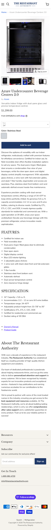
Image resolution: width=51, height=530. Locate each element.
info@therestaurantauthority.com (14, 481)
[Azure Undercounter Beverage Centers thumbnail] (4, 81)
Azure (6, 99)
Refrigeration (30, 520)
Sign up (40, 461)
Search (19, 520)
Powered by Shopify (25, 525)
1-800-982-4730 (8, 476)
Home (4, 12)
